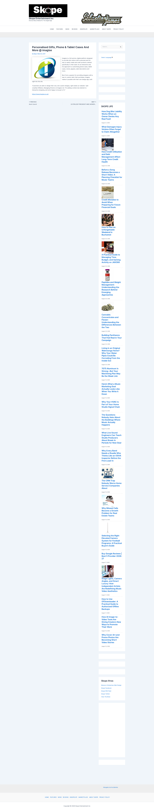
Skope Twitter (105, 694)
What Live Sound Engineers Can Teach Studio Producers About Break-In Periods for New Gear (112, 438)
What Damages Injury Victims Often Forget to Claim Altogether (112, 129)
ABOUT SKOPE (93, 797)
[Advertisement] (113, 729)
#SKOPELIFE (73, 797)
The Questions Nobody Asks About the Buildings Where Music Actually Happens (111, 420)
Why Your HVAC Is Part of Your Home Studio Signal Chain (111, 404)
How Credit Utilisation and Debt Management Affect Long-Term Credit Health (112, 157)
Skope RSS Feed (106, 691)
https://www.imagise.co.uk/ (40, 94)
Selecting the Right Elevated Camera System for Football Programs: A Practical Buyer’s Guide (112, 540)
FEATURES (53, 797)
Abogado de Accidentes (110, 787)
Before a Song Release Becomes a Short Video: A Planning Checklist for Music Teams (112, 175)
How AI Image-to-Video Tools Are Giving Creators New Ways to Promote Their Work (111, 622)
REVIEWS (65, 797)
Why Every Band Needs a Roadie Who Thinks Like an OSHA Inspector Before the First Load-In (111, 455)
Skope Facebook (106, 688)
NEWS (60, 797)
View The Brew (105, 697)
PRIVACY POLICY (104, 797)
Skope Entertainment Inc (41, 18)
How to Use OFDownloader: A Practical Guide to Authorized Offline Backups (110, 604)
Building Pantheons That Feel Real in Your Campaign (112, 337)
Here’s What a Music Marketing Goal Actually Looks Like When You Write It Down (111, 389)
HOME (47, 797)
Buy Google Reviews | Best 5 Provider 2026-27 (112, 556)
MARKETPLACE (83, 797)
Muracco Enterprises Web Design (111, 685)
